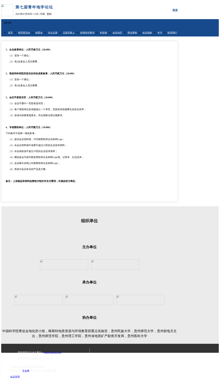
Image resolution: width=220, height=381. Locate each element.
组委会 (39, 32)
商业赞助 (132, 32)
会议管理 (15, 376)
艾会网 (25, 370)
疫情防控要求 (87, 32)
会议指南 (147, 32)
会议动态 (117, 32)
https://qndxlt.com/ (53, 352)
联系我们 (172, 32)
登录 (175, 10)
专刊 (159, 32)
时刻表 (103, 32)
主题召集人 (69, 32)
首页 (10, 32)
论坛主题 (52, 32)
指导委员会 (24, 32)
